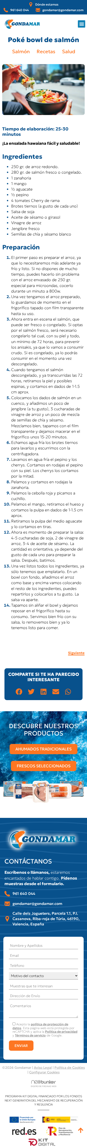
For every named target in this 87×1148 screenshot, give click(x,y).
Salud (68, 52)
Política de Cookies (69, 1067)
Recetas (46, 52)
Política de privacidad (61, 1032)
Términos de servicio (30, 1035)
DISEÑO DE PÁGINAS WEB (43, 1086)
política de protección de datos (40, 1026)
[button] (81, 24)
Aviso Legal (43, 1067)
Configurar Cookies (44, 1072)
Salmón (21, 52)
